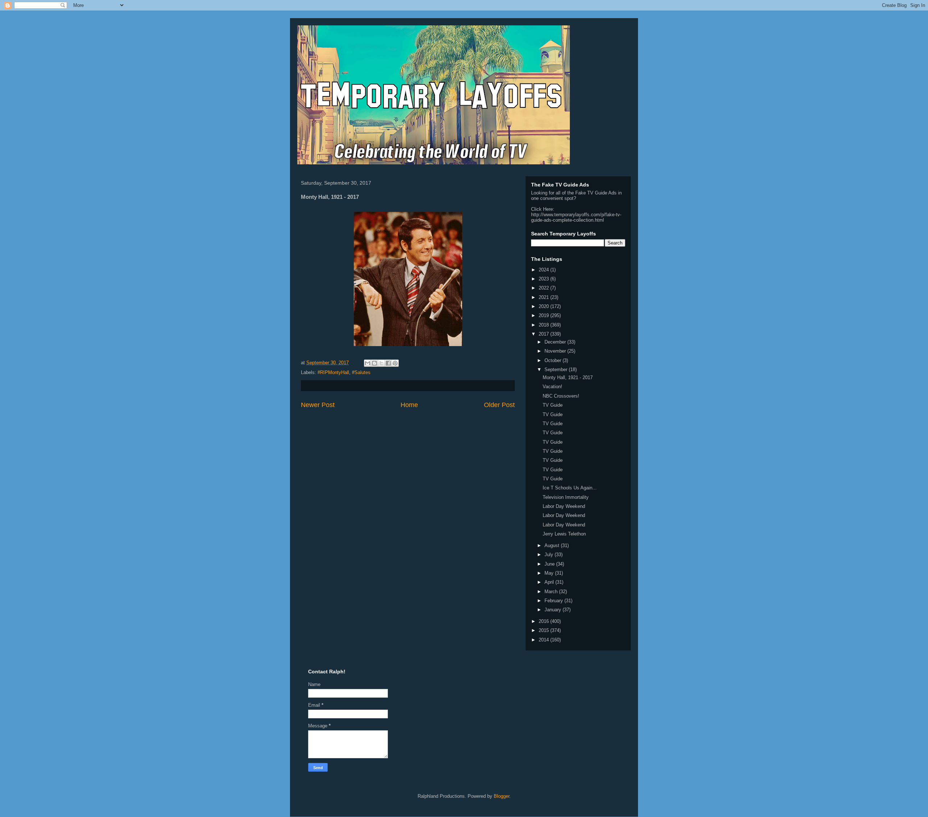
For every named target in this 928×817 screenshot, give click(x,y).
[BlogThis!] (374, 363)
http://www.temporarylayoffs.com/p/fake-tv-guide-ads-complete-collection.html (576, 217)
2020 (544, 306)
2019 (544, 315)
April (549, 582)
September (556, 369)
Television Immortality (566, 497)
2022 (544, 288)
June (550, 564)
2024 (544, 269)
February (554, 600)
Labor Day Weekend (564, 506)
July (549, 554)
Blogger (501, 796)
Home (409, 404)
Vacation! (552, 386)
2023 (544, 279)
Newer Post (318, 404)
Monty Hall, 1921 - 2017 (568, 377)
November (555, 351)
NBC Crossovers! (561, 396)
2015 (544, 630)
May (549, 573)
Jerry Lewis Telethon (564, 534)
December (555, 342)
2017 (544, 334)
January (553, 609)
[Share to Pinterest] (395, 363)
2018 (544, 325)
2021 (544, 297)
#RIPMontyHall (333, 372)
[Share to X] (381, 363)
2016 (544, 621)
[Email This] (367, 363)
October (553, 360)
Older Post (499, 404)
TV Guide (553, 405)
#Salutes (361, 372)
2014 (544, 639)
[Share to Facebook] (388, 363)
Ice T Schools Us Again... (570, 487)
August (552, 545)
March (551, 591)
